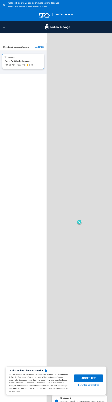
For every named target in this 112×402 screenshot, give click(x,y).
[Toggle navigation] (4, 27)
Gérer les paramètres (88, 385)
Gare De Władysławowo (18, 61)
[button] (79, 222)
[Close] (4, 4)
